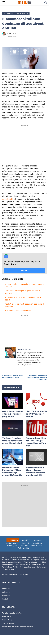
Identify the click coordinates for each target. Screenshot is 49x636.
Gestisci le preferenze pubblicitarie (15, 574)
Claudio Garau (14, 34)
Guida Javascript (12, 543)
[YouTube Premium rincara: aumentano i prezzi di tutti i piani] (12, 428)
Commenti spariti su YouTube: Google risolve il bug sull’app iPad (36, 442)
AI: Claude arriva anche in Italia (18, 310)
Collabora (6, 592)
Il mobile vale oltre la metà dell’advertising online (12, 377)
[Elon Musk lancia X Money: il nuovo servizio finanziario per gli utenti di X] (36, 457)
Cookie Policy (7, 620)
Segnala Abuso (8, 623)
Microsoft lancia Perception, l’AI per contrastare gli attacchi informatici (12, 471)
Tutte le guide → (24, 548)
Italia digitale (22, 13)
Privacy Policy (7, 616)
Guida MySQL (37, 543)
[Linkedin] (10, 40)
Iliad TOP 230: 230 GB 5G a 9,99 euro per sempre (36, 414)
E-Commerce (8, 13)
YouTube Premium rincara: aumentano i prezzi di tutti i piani (12, 441)
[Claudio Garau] (4, 34)
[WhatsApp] (15, 40)
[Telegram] (20, 40)
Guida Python (12, 545)
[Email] (25, 40)
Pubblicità (6, 595)
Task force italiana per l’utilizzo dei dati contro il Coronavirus (37, 377)
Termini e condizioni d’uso (12, 613)
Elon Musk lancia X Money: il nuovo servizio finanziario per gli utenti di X (35, 471)
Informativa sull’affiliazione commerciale (17, 627)
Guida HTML (26, 540)
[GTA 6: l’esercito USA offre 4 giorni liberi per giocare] (12, 401)
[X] (4, 40)
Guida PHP (26, 543)
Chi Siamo (6, 589)
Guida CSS (37, 540)
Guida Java (24, 545)
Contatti (5, 599)
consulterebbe (8, 199)
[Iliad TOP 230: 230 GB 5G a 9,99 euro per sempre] (36, 401)
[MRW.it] (24, 2)
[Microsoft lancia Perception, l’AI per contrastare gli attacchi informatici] (12, 457)
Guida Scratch (36, 545)
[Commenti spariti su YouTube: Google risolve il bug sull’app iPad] (36, 428)
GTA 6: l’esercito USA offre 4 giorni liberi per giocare (12, 414)
